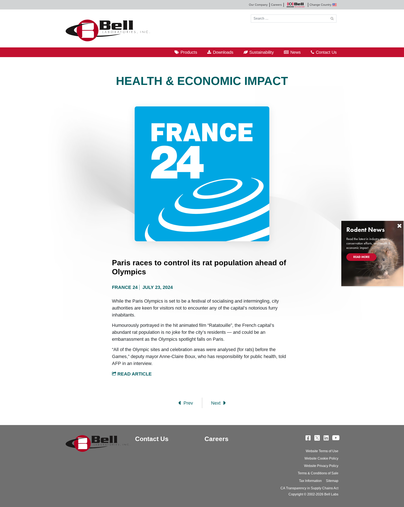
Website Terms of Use (322, 451)
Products (189, 52)
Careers (276, 4)
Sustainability (261, 52)
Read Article (134, 374)
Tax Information (310, 481)
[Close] (399, 226)
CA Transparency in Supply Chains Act (309, 488)
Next (216, 403)
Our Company (258, 4)
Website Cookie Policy (321, 458)
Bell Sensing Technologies (295, 4)
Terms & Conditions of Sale (318, 473)
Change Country (320, 4)
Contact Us (326, 52)
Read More (361, 257)
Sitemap (332, 481)
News (295, 52)
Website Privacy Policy (321, 466)
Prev (187, 403)
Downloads (223, 52)
